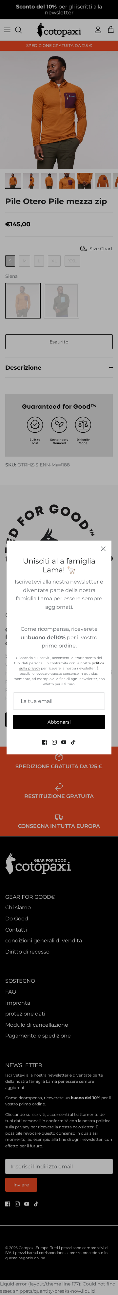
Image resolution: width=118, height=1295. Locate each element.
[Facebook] (44, 742)
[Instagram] (54, 742)
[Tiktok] (73, 742)
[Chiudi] (103, 549)
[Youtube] (63, 742)
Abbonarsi (59, 722)
